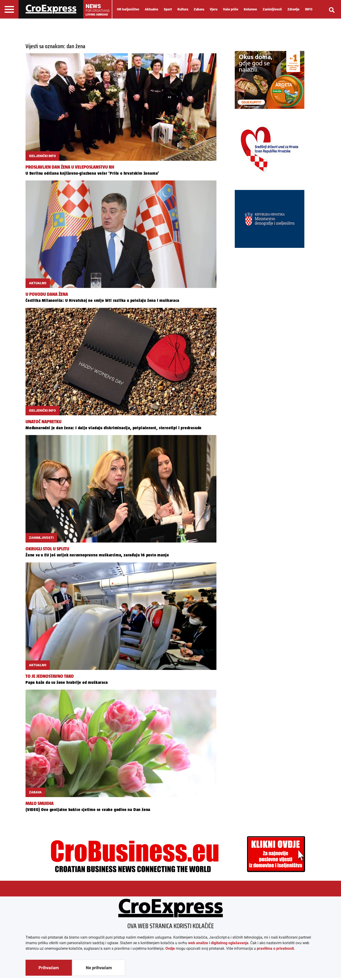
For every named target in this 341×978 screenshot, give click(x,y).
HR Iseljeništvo (128, 9)
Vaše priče (230, 9)
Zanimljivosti (272, 9)
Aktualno (151, 9)
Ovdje (170, 948)
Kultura (182, 9)
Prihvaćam (49, 967)
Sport (168, 9)
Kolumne (250, 9)
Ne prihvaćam (99, 967)
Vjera (213, 9)
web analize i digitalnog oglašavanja (218, 943)
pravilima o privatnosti (275, 948)
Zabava (199, 9)
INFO (308, 9)
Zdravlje (293, 9)
